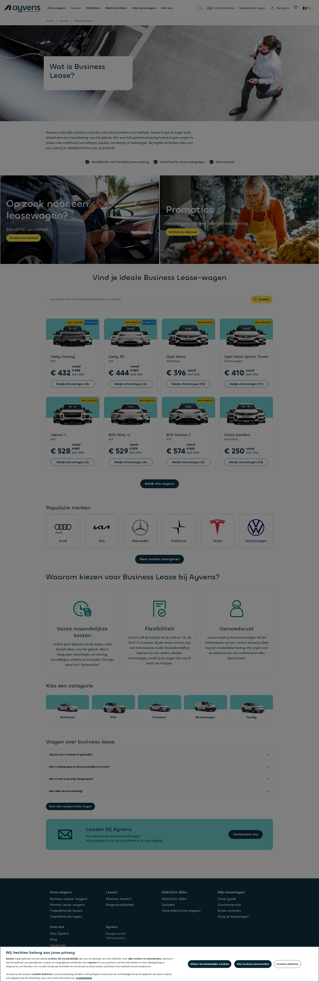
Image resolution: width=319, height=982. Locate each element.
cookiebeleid (84, 978)
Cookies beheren (287, 964)
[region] (159, 964)
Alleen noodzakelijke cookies (209, 964)
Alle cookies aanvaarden (253, 964)
